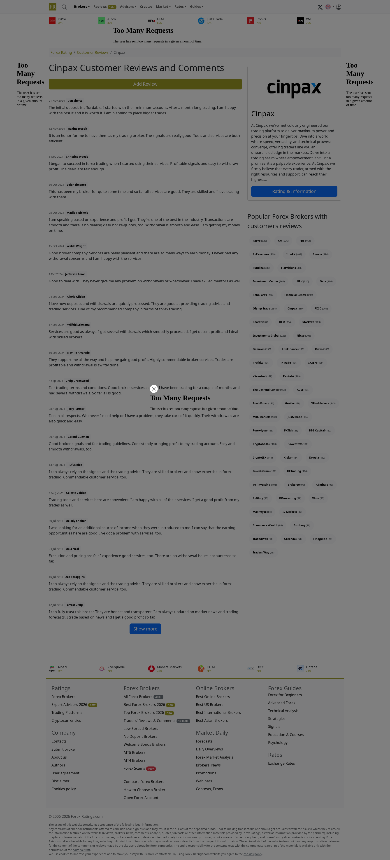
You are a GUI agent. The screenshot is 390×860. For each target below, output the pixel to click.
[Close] (153, 389)
